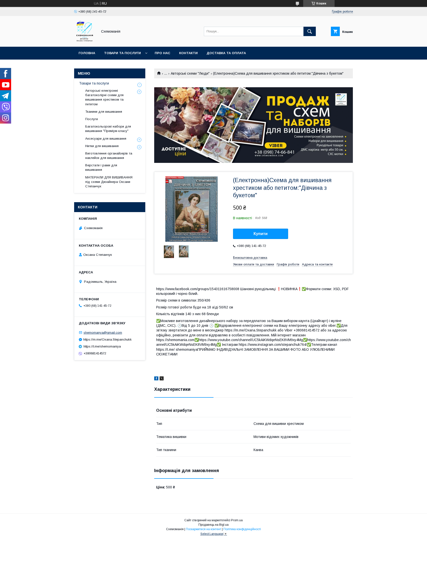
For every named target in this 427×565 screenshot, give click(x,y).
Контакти (188, 53)
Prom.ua (237, 520)
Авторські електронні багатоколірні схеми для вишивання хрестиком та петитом (104, 97)
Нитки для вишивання (102, 146)
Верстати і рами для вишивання (101, 167)
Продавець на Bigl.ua (213, 524)
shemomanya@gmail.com (103, 332)
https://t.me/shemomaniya (102, 346)
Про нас (162, 53)
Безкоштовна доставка (250, 258)
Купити (261, 234)
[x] (162, 379)
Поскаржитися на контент (203, 529)
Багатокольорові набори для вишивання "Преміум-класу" (108, 129)
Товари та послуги (122, 53)
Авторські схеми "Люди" (190, 73)
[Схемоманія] (84, 40)
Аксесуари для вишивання (105, 138)
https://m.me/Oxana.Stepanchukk (107, 339)
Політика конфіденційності (242, 529)
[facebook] (156, 379)
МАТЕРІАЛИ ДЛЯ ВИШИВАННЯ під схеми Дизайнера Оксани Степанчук (108, 181)
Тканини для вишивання (103, 111)
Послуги (91, 119)
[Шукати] (309, 31)
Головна (87, 53)
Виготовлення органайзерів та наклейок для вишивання (108, 156)
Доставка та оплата (226, 53)
